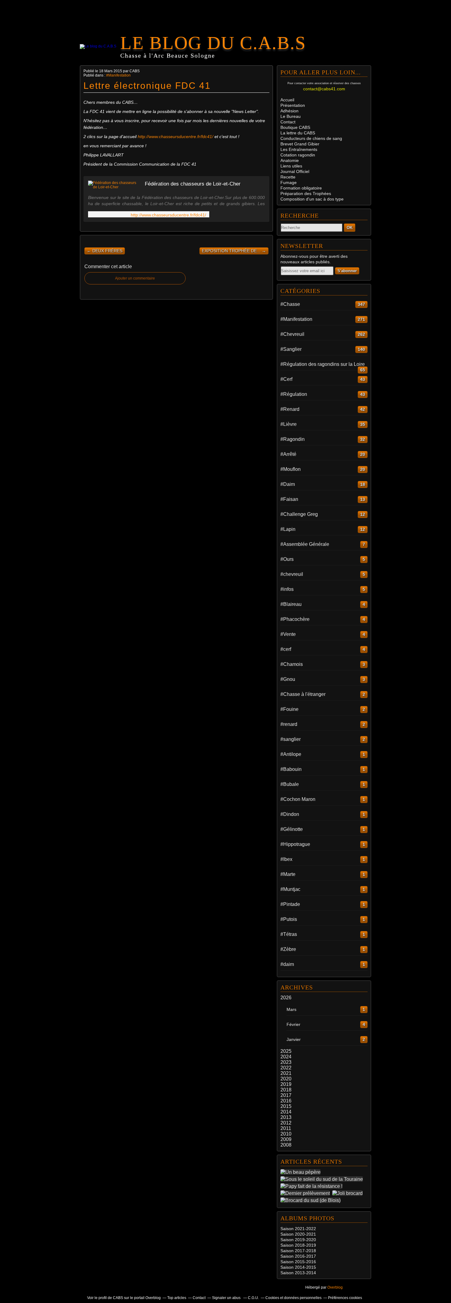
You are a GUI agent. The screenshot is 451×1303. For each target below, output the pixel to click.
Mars (291, 1009)
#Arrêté (288, 454)
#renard (288, 724)
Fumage (288, 182)
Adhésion (289, 110)
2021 (285, 1073)
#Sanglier (291, 349)
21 (313, 1234)
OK (350, 227)
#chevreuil (291, 574)
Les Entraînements (298, 149)
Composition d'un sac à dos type (312, 199)
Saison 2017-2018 (298, 1250)
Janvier (294, 1039)
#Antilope (290, 754)
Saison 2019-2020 (298, 1239)
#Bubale (289, 784)
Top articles (176, 1298)
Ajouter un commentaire (135, 278)
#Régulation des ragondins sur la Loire (322, 364)
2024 (285, 1056)
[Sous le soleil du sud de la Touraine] (322, 1179)
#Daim (287, 484)
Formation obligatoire (301, 188)
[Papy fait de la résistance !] (312, 1186)
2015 (285, 1106)
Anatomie (289, 160)
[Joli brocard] (348, 1193)
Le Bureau (290, 116)
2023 (285, 1062)
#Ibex (286, 859)
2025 (285, 1051)
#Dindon (289, 814)
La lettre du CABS (297, 132)
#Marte (287, 874)
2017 (285, 1095)
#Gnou (287, 679)
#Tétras (288, 934)
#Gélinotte (291, 829)
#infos (287, 589)
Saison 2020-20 (295, 1234)
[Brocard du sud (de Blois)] (311, 1200)
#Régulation (293, 394)
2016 (285, 1100)
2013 (285, 1117)
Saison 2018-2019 (298, 1245)
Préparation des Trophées (305, 193)
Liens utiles (291, 165)
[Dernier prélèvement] (306, 1193)
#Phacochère (295, 619)
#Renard (289, 409)
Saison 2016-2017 (298, 1256)
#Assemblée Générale (304, 544)
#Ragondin (292, 439)
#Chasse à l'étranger (303, 694)
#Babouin (291, 769)
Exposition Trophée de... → (234, 250)
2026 (285, 997)
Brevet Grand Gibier (299, 143)
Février (293, 1024)
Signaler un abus (226, 1298)
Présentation (292, 105)
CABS (295, 127)
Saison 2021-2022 (298, 1228)
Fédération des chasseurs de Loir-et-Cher (193, 184)
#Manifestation (118, 75)
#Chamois (291, 664)
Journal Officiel (294, 171)
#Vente (288, 634)
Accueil (287, 99)
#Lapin (287, 529)
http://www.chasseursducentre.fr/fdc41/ (175, 136)
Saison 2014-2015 (298, 1267)
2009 (285, 1139)
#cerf (285, 649)
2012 (285, 1122)
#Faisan (289, 499)
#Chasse (290, 304)
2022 (285, 1067)
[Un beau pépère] (301, 1172)
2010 (285, 1133)
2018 (285, 1089)
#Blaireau (291, 604)
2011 (285, 1128)
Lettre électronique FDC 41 (147, 86)
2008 (285, 1144)
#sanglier (290, 739)
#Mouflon (290, 469)
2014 (285, 1111)
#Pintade (290, 904)
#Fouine (289, 709)
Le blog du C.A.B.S (213, 43)
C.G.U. (253, 1298)
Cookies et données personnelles (293, 1298)
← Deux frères (104, 250)
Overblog (335, 1287)
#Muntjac (290, 889)
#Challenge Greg (299, 514)
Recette (287, 177)
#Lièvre (288, 424)
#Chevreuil (292, 334)
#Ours (287, 559)
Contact (287, 121)
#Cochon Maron (297, 799)
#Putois (288, 919)
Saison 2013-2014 (298, 1272)
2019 (285, 1084)
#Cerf (286, 379)
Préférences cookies (345, 1298)
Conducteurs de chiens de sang (311, 138)
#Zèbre (288, 949)
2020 (285, 1078)
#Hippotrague (295, 844)
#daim (287, 964)
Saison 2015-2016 (298, 1261)
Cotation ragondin (297, 154)
